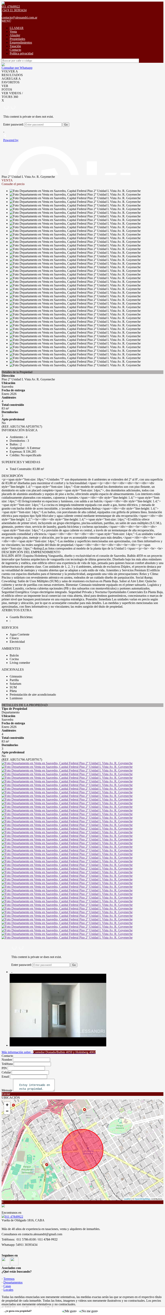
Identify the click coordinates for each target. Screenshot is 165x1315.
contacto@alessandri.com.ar (19, 17)
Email (5, 1076)
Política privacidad (21, 53)
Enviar (6, 1094)
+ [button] (7, 1104)
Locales (8, 1289)
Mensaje (7, 1090)
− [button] (7, 1111)
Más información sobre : (49, 1052)
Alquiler (15, 35)
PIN (4, 1068)
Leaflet (127, 1198)
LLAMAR (17, 28)
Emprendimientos (21, 42)
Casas (7, 1286)
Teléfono (7, 1064)
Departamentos (13, 1282)
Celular (6, 1072)
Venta (13, 31)
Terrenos (8, 1278)
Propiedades (17, 39)
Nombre (7, 1059)
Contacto (15, 49)
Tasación (15, 46)
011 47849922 (14, 1216)
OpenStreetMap (142, 1198)
